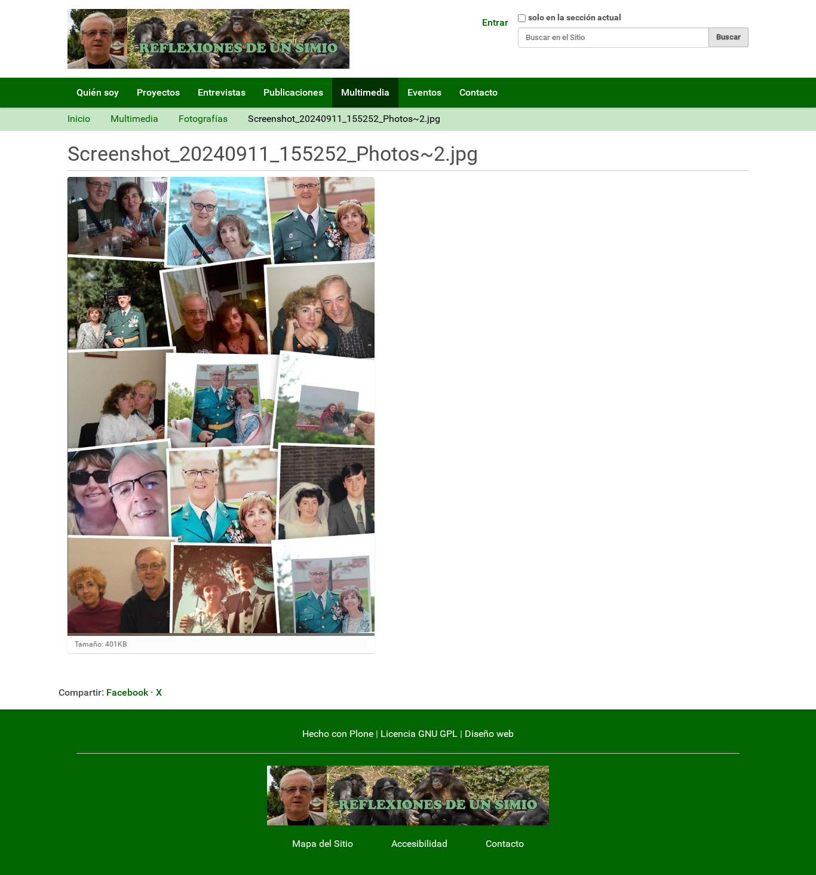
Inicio (79, 118)
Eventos (424, 92)
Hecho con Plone (337, 733)
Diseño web (489, 733)
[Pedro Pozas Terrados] (208, 39)
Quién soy (97, 92)
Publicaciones (293, 92)
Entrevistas (222, 92)
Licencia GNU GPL (419, 733)
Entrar (495, 22)
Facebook (127, 692)
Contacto (478, 92)
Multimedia (365, 92)
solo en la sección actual (574, 17)
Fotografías (203, 118)
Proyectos (158, 92)
